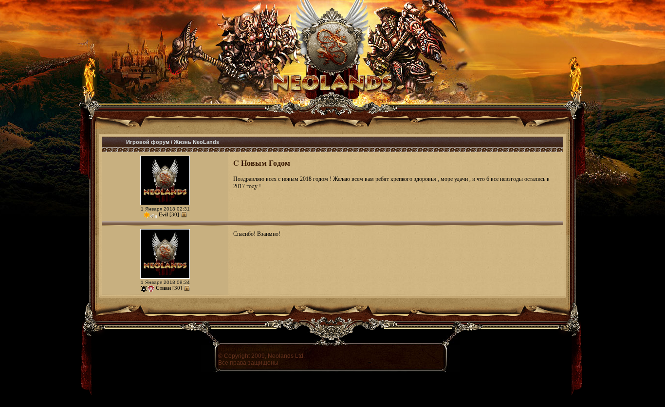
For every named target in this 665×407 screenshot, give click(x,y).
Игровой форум (147, 142)
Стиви (163, 288)
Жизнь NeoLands (196, 142)
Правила (230, 349)
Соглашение (261, 349)
